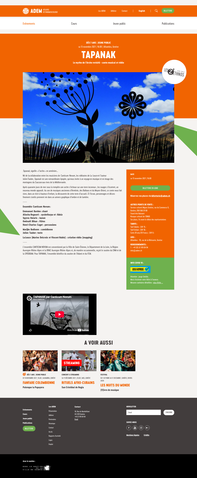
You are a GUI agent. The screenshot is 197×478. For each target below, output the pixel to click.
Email (76, 419)
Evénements (29, 23)
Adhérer (113, 11)
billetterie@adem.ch (161, 196)
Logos (50, 440)
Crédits (146, 435)
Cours (74, 23)
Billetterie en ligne (150, 188)
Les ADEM (101, 11)
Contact (124, 11)
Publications (168, 23)
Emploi (51, 444)
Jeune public (119, 23)
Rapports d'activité (55, 436)
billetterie (168, 11)
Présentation (53, 411)
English (142, 11)
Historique (52, 424)
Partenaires (52, 419)
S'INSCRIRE (169, 412)
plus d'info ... (158, 283)
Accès (50, 432)
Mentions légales (132, 435)
